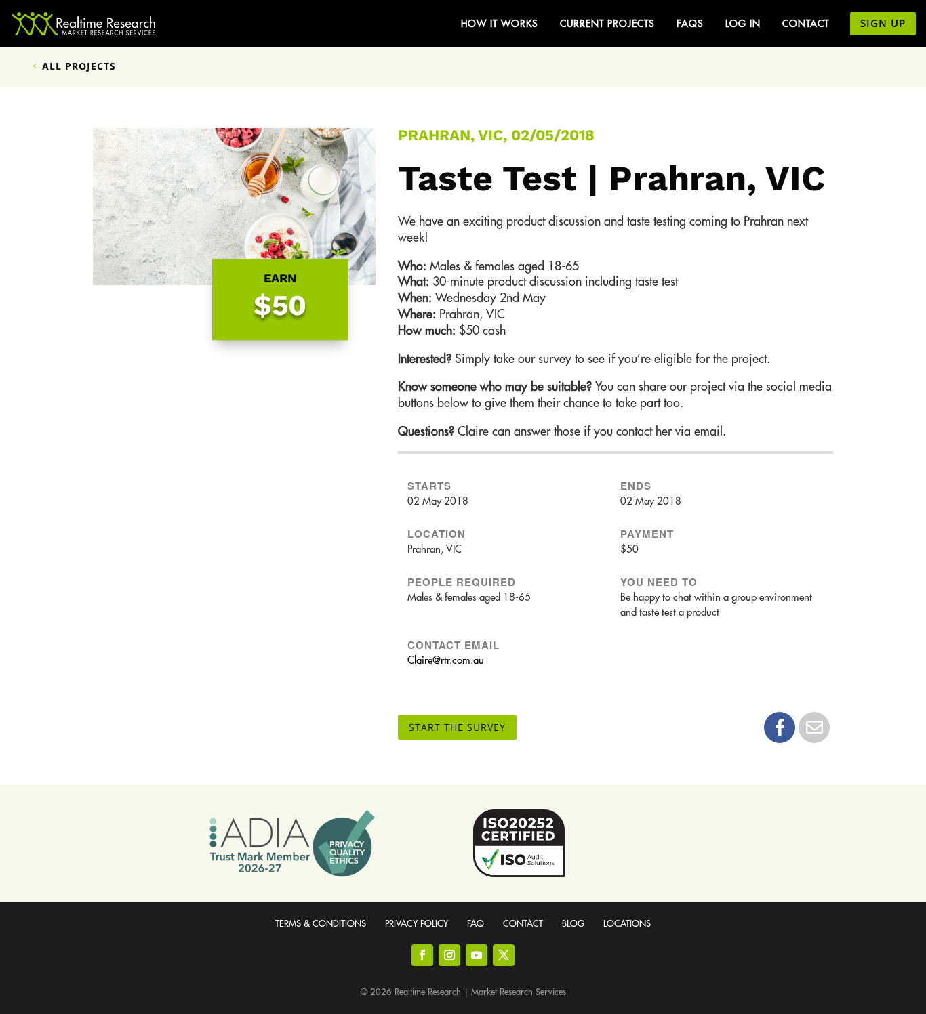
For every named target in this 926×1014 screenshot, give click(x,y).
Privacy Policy (416, 923)
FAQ (475, 923)
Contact (805, 23)
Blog (573, 923)
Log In (743, 23)
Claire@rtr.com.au (445, 661)
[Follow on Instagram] (449, 955)
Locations (627, 923)
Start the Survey (457, 727)
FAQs (690, 23)
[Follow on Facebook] (422, 955)
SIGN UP (883, 23)
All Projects (79, 66)
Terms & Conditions (320, 923)
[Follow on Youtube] (476, 955)
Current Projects (607, 23)
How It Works (499, 23)
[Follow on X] (504, 955)
